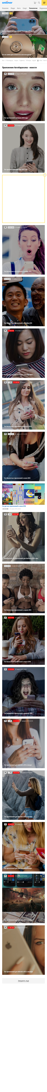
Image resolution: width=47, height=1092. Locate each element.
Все (3, 60)
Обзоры (28, 60)
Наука (16, 60)
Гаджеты (22, 60)
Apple (34, 60)
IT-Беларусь (9, 60)
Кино (45, 60)
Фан (40, 60)
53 (10, 37)
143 (11, 13)
